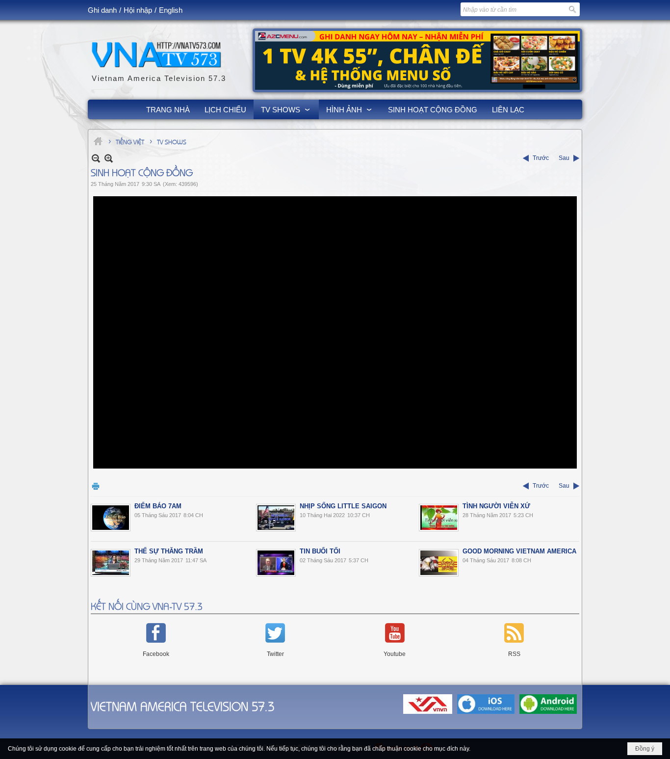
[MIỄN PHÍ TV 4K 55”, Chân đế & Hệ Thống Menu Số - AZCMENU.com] (417, 60)
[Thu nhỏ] (96, 158)
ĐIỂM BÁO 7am (157, 506)
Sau (564, 158)
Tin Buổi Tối (320, 551)
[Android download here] (548, 714)
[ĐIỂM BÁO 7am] (110, 517)
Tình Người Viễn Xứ (496, 506)
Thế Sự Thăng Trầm (168, 551)
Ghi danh (102, 10)
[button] (286, 109)
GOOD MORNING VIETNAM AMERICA (519, 551)
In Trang (96, 486)
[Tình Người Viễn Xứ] (438, 517)
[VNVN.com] (428, 714)
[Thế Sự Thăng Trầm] (110, 562)
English (170, 10)
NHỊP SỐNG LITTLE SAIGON (343, 506)
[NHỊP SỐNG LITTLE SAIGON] (276, 517)
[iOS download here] (486, 714)
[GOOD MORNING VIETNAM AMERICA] (438, 562)
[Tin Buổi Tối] (276, 562)
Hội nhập (138, 10)
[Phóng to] (108, 158)
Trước (541, 158)
